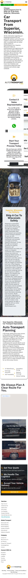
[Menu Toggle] (26, 2)
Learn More (13, 431)
